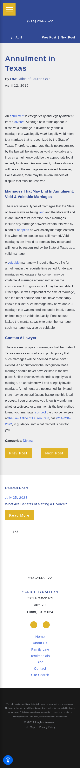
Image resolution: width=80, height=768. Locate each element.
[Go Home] (8, 37)
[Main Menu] (9, 9)
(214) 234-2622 (40, 21)
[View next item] (23, 532)
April (19, 37)
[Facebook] (33, 624)
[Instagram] (46, 624)
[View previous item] (7, 532)
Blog (40, 662)
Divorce (28, 440)
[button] (8, 760)
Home (40, 637)
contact (40, 412)
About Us (40, 643)
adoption (23, 230)
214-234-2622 (40, 578)
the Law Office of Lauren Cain (28, 418)
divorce (19, 122)
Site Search (40, 675)
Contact (40, 668)
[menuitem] (40, 636)
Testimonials (40, 656)
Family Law (40, 649)
